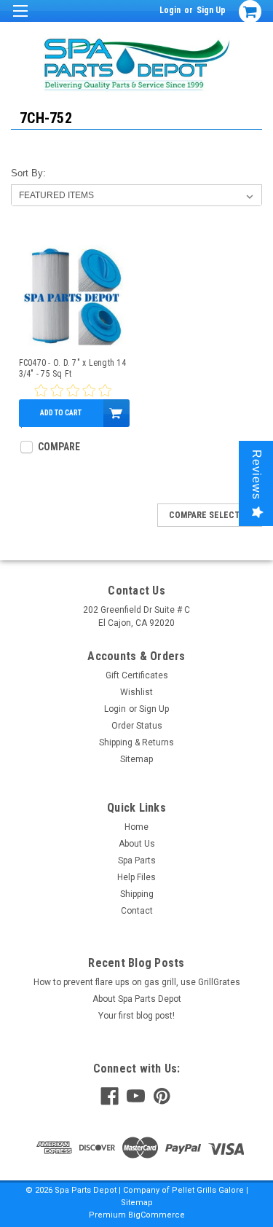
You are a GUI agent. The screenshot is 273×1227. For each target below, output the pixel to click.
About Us (137, 844)
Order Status (136, 726)
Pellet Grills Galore (208, 1190)
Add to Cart (61, 413)
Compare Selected (209, 515)
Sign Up (211, 10)
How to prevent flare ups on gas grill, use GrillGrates (136, 982)
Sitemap (136, 759)
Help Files (136, 877)
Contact (137, 911)
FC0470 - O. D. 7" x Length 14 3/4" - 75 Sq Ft (72, 368)
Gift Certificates (137, 675)
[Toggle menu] (20, 20)
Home (136, 827)
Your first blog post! (136, 1016)
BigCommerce (156, 1215)
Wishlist (136, 692)
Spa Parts (137, 860)
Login (170, 10)
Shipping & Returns (136, 742)
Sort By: (28, 173)
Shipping (137, 894)
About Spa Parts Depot (136, 999)
